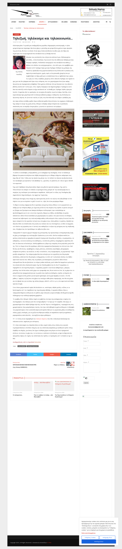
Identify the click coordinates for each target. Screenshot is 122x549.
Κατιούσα (38, 342)
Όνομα (85, 341)
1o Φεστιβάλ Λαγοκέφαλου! (100, 281)
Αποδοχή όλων (98, 541)
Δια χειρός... (88, 210)
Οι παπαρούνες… (18, 395)
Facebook (18, 354)
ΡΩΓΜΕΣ (86, 275)
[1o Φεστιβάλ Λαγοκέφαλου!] (87, 282)
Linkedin (68, 354)
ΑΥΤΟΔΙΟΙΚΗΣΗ (52, 22)
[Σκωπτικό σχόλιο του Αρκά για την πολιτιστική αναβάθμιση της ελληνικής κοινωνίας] (87, 218)
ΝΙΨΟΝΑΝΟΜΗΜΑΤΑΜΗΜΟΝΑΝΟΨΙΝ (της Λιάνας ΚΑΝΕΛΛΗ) (24, 365)
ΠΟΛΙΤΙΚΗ (22, 22)
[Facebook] (110, 4)
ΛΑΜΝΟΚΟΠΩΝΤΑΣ (90, 304)
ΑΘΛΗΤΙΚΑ (96, 22)
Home (11, 28)
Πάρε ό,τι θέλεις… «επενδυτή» (64, 365)
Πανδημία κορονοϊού (33, 346)
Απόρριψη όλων (107, 537)
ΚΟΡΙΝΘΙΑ (32, 22)
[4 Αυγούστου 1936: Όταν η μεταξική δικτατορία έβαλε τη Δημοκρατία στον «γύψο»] (87, 240)
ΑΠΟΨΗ (41, 22)
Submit (86, 383)
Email (84, 348)
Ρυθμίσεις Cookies (90, 537)
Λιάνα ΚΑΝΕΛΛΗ (21, 346)
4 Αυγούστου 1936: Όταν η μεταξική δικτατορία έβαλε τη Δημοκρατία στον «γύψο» (100, 240)
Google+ (52, 354)
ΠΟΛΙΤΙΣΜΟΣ (85, 22)
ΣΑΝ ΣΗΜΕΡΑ (88, 232)
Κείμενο (85, 362)
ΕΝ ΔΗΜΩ (65, 22)
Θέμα (84, 355)
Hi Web (49, 542)
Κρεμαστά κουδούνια (98, 310)
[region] (98, 531)
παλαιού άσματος (41, 319)
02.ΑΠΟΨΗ (18, 28)
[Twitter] (107, 4)
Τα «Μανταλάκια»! (89, 31)
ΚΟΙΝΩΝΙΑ (73, 22)
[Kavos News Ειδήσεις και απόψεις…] (26, 13)
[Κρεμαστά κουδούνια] (87, 311)
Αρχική (13, 22)
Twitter (35, 354)
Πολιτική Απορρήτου (88, 533)
